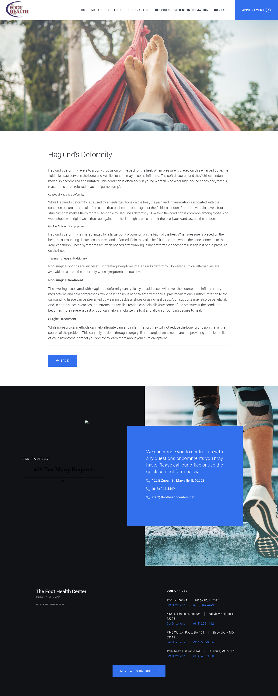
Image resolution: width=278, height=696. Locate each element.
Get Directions (176, 605)
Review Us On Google (139, 671)
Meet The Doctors (106, 10)
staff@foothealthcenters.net (173, 497)
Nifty (62, 604)
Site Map (54, 596)
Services (162, 10)
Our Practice (138, 10)
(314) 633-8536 (203, 642)
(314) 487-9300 (203, 656)
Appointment (253, 10)
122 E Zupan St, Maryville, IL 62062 (178, 480)
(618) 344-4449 (163, 489)
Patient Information (190, 10)
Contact (221, 10)
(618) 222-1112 (203, 623)
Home (83, 10)
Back (65, 360)
